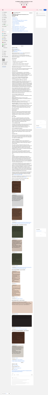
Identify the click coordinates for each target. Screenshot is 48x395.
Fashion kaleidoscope (19, 223)
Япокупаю (23, 223)
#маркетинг (24, 370)
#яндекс (19, 370)
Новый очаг (26, 223)
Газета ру (24, 267)
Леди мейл (17, 267)
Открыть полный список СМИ (18, 174)
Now (15, 193)
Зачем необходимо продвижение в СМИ (18, 21)
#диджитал (16, 370)
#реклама (13, 370)
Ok (25, 222)
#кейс (21, 370)
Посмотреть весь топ (38, 127)
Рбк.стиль (17, 222)
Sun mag (19, 268)
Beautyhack (27, 222)
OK (9, 393)
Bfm (30, 267)
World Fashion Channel (18, 327)
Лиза (19, 222)
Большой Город (23, 222)
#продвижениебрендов (16, 371)
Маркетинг (15, 13)
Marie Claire (17, 298)
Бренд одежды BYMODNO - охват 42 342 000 (19, 28)
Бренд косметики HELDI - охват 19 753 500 (18, 26)
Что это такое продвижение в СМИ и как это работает (20, 20)
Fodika (29, 223)
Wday (20, 267)
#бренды (21, 371)
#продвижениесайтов (29, 370)
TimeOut (13, 268)
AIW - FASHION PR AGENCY (17, 12)
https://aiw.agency (15, 365)
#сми (12, 371)
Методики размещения (16, 22)
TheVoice (16, 344)
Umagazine (16, 265)
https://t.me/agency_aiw (18, 50)
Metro (16, 220)
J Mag (15, 223)
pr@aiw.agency (16, 51)
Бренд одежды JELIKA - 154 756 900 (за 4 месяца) (20, 27)
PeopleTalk (21, 359)
